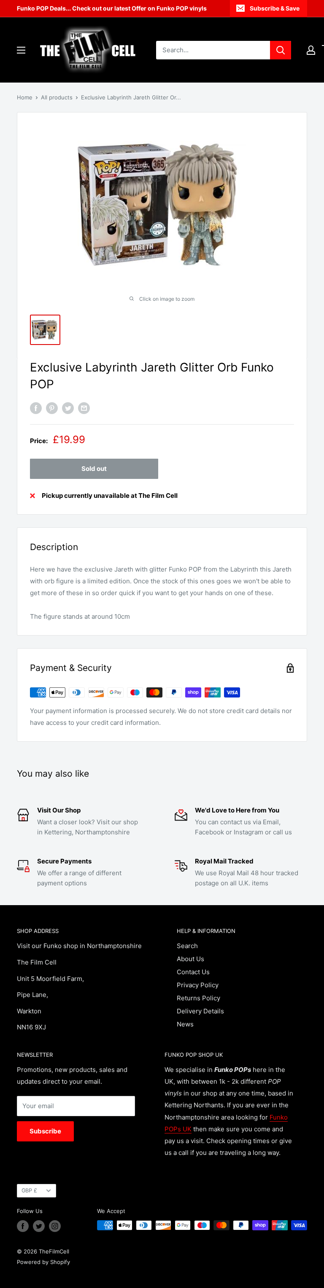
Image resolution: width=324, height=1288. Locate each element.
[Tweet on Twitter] (68, 408)
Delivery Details (200, 1011)
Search (187, 946)
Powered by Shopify (43, 1262)
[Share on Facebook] (36, 408)
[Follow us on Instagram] (55, 1226)
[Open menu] (21, 50)
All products (57, 97)
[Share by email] (84, 408)
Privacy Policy (198, 985)
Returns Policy (198, 998)
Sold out (94, 469)
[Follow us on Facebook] (23, 1226)
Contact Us (193, 972)
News (185, 1024)
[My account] (311, 50)
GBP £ (29, 1190)
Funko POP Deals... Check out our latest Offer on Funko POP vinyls (112, 8)
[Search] (280, 50)
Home (24, 97)
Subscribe (45, 1131)
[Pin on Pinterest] (52, 408)
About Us (190, 959)
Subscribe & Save (275, 8)
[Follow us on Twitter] (39, 1226)
